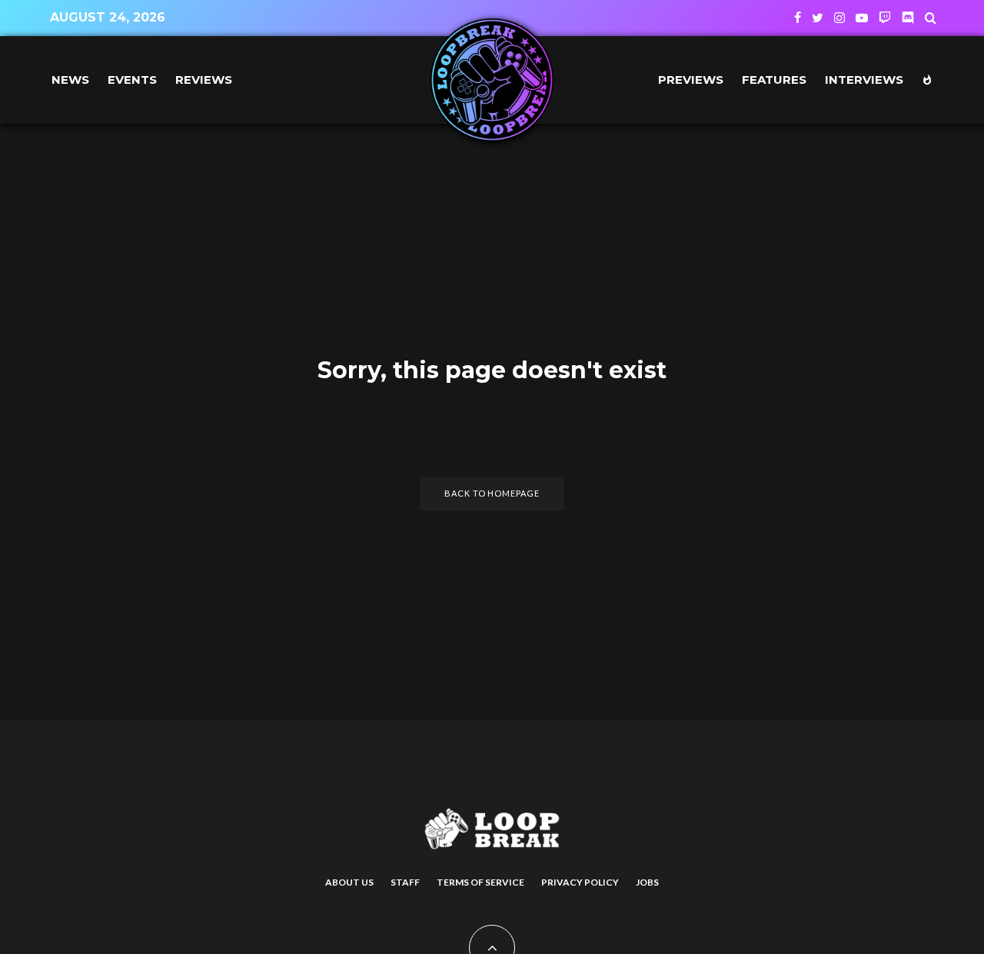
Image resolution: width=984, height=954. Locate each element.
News (70, 79)
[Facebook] (797, 18)
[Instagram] (839, 18)
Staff (405, 882)
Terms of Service (480, 882)
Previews (690, 79)
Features (774, 79)
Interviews (864, 79)
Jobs (647, 882)
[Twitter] (817, 18)
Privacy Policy (580, 882)
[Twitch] (884, 18)
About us (349, 882)
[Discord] (907, 18)
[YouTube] (861, 18)
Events (132, 79)
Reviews (203, 79)
